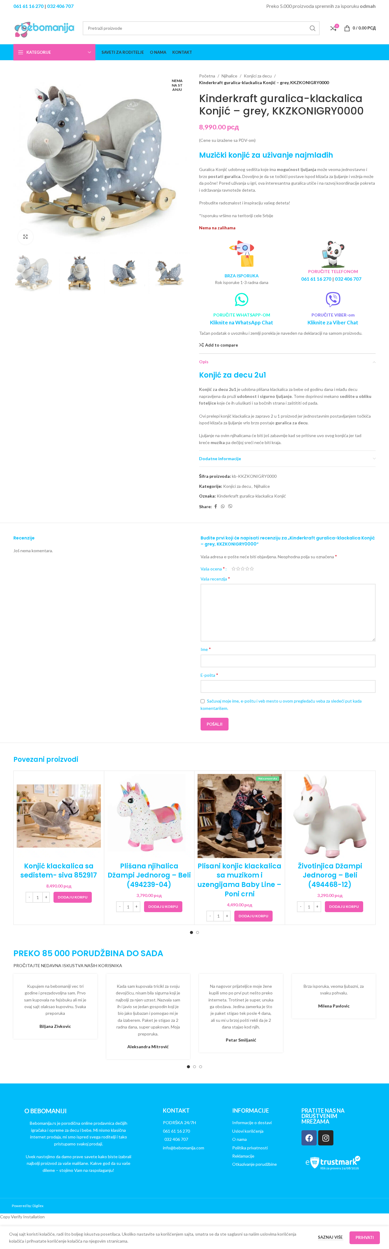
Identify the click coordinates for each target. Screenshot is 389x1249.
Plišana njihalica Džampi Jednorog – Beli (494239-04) (149, 875)
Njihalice (229, 75)
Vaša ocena (213, 568)
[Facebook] (309, 1137)
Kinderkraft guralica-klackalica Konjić (251, 495)
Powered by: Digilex (27, 1205)
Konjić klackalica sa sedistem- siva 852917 (58, 870)
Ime (206, 649)
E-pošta (209, 675)
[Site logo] (45, 27)
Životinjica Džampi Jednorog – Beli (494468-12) (330, 875)
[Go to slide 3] (200, 1066)
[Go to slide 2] (197, 932)
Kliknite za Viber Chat (333, 322)
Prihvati (365, 1237)
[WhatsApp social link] (222, 506)
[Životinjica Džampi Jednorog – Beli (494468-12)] (330, 816)
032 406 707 (60, 6)
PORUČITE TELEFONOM (333, 271)
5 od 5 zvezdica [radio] (252, 568)
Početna (207, 75)
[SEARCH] (313, 28)
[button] (72, 897)
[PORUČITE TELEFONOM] (333, 254)
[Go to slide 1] (191, 932)
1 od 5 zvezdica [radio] (233, 568)
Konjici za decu (258, 75)
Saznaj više (330, 1237)
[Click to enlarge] (25, 237)
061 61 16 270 (28, 6)
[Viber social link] (230, 506)
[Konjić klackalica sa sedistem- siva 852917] (59, 816)
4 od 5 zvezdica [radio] (247, 568)
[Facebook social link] (215, 506)
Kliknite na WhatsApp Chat (241, 322)
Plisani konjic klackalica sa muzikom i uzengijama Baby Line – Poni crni (239, 880)
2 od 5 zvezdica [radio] (238, 568)
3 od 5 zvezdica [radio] (242, 568)
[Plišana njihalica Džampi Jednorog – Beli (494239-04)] (149, 816)
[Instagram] (325, 1137)
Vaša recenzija (215, 578)
